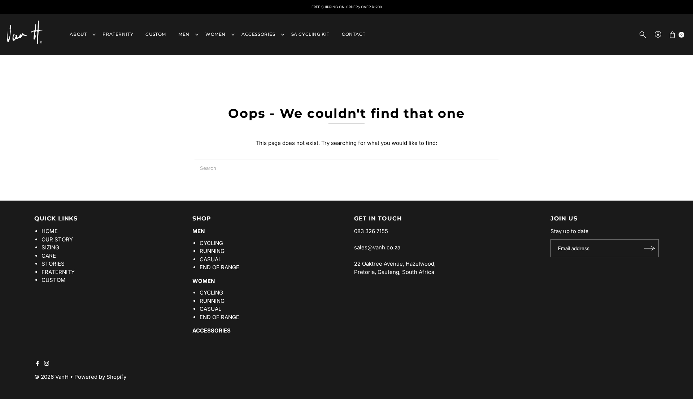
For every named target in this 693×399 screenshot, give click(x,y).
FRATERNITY (118, 34)
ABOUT (78, 34)
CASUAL (210, 259)
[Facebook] (37, 364)
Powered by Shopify (100, 376)
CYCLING (211, 243)
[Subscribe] (650, 248)
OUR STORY (57, 239)
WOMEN (215, 34)
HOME (50, 231)
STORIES (53, 263)
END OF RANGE (219, 267)
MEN (183, 34)
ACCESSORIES (258, 34)
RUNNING (212, 251)
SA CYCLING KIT (310, 34)
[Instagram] (46, 364)
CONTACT (353, 34)
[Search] (643, 35)
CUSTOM (155, 34)
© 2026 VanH (51, 376)
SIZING (50, 247)
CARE (49, 255)
